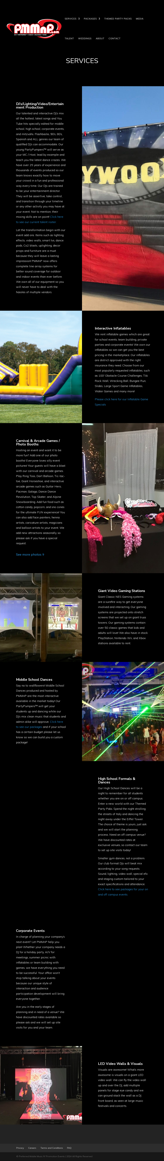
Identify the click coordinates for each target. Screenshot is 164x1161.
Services (71, 19)
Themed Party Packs (118, 19)
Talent (69, 38)
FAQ (69, 1147)
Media (140, 19)
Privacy (20, 1147)
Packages (90, 19)
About (100, 38)
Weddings (85, 38)
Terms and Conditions (51, 1147)
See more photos (28, 554)
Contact (115, 38)
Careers (32, 1147)
